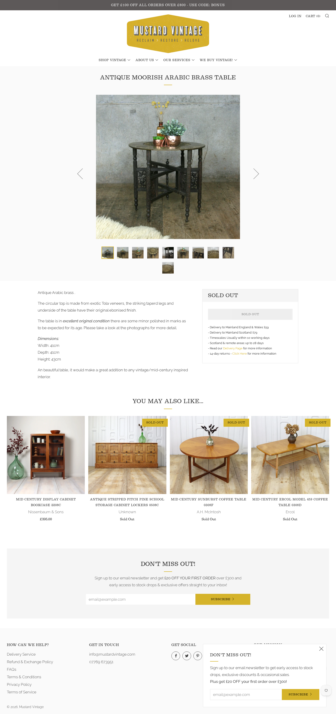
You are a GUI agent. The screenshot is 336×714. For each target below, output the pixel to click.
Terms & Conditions (24, 677)
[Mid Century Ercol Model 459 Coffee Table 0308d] (290, 455)
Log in (295, 16)
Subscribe (220, 599)
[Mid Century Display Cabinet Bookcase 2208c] (46, 455)
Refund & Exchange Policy (30, 662)
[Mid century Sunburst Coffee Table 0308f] (209, 455)
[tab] (107, 253)
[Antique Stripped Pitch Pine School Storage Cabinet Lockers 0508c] (127, 455)
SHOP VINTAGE (112, 60)
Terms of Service (21, 692)
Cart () (313, 16)
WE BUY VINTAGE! (216, 60)
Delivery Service (21, 654)
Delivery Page (233, 348)
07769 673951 (101, 662)
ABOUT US (145, 60)
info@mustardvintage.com (112, 654)
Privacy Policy (19, 684)
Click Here (240, 353)
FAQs (11, 669)
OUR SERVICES (176, 60)
